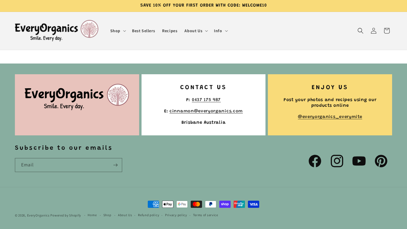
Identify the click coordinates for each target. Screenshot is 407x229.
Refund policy (148, 215)
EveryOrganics (38, 215)
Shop (107, 215)
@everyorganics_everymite (330, 117)
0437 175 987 (206, 100)
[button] (117, 30)
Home (92, 215)
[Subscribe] (115, 165)
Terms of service (205, 215)
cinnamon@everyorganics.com (206, 111)
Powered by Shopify (65, 215)
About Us (125, 215)
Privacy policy (176, 215)
